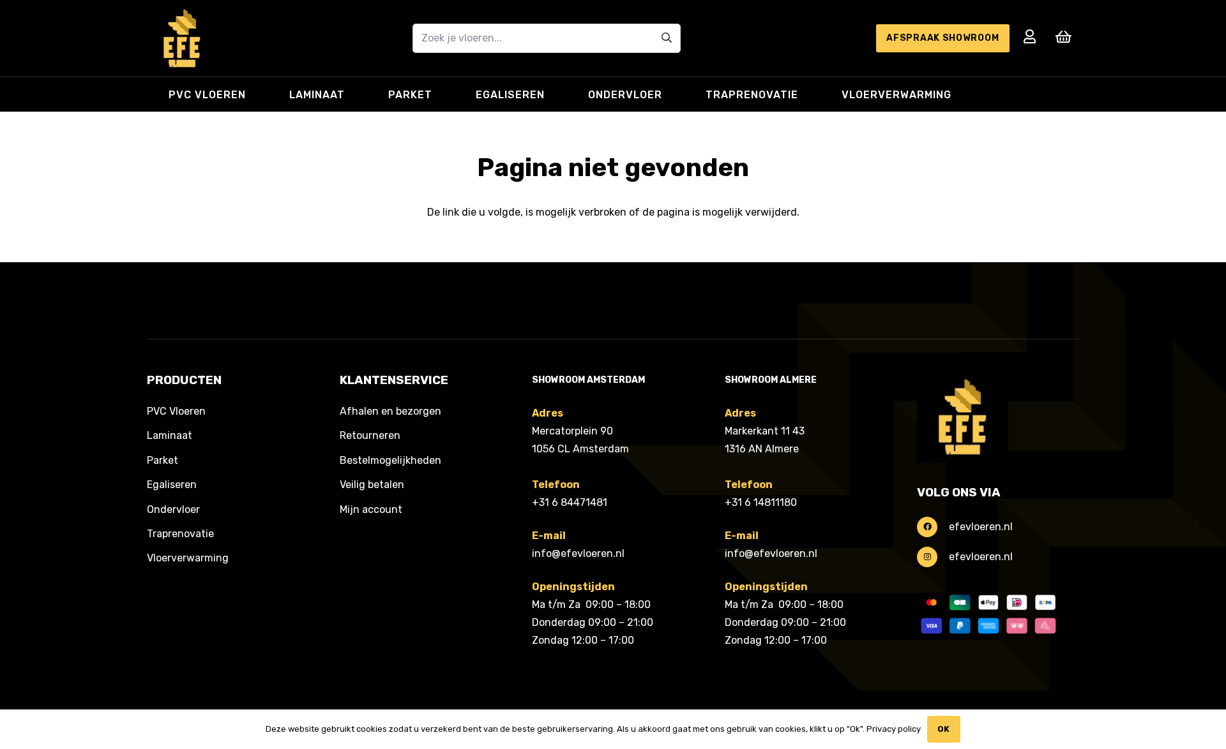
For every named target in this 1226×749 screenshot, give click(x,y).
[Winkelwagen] (1063, 37)
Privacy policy (894, 729)
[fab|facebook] (933, 527)
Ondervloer (173, 509)
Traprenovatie (180, 534)
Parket (162, 460)
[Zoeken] (667, 38)
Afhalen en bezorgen (390, 411)
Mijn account (371, 509)
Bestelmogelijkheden (390, 460)
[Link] (1030, 36)
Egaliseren (172, 484)
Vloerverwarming (188, 558)
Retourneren (370, 435)
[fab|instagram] (933, 557)
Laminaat (169, 435)
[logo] (182, 38)
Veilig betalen (372, 484)
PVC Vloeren (176, 411)
